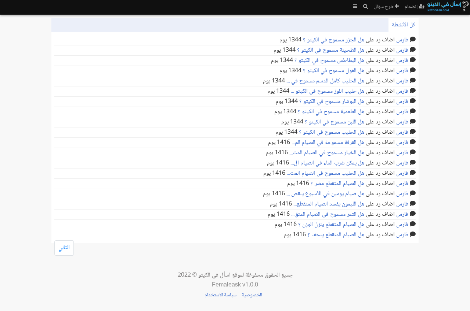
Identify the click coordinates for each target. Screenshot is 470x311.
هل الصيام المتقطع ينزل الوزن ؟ (331, 225)
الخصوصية (252, 295)
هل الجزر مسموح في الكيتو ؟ (333, 40)
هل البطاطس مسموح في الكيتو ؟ (329, 61)
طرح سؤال (384, 7)
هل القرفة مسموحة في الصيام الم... (328, 143)
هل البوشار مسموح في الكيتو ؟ (331, 102)
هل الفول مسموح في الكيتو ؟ (333, 71)
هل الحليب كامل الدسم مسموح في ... (325, 81)
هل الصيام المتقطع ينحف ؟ (335, 235)
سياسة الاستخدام (220, 295)
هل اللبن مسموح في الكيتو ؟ (334, 122)
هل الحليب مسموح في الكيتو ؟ (331, 132)
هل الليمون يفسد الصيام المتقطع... (328, 204)
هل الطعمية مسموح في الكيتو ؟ (331, 112)
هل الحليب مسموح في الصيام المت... (325, 173)
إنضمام (412, 7)
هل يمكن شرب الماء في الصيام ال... (327, 163)
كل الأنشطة (403, 25)
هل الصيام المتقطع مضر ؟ (337, 184)
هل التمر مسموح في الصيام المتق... (327, 214)
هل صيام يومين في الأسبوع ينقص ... (325, 194)
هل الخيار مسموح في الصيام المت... (326, 153)
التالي (64, 248)
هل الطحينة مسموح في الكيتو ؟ (330, 50)
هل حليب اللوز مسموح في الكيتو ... (327, 91)
